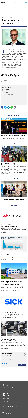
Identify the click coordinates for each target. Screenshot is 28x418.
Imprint (4, 404)
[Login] (23, 3)
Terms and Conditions (9, 406)
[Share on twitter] (5, 107)
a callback (6, 92)
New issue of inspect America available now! (13, 135)
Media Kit (5, 403)
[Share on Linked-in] (8, 107)
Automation (9, 224)
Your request (5, 98)
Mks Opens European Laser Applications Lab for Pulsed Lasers (10, 340)
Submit (22, 364)
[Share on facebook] (2, 107)
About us (5, 401)
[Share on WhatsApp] (11, 107)
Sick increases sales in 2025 (8, 312)
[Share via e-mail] (15, 107)
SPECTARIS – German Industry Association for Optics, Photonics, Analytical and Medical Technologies (11, 75)
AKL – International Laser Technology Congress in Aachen (9, 164)
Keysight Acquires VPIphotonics (9, 226)
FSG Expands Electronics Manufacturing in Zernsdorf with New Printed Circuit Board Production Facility (12, 283)
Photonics (8, 337)
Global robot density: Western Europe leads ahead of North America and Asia (11, 255)
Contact (4, 399)
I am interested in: (6, 89)
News (11, 17)
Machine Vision (10, 279)
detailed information (8, 94)
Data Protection (8, 408)
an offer (5, 91)
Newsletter (6, 398)
